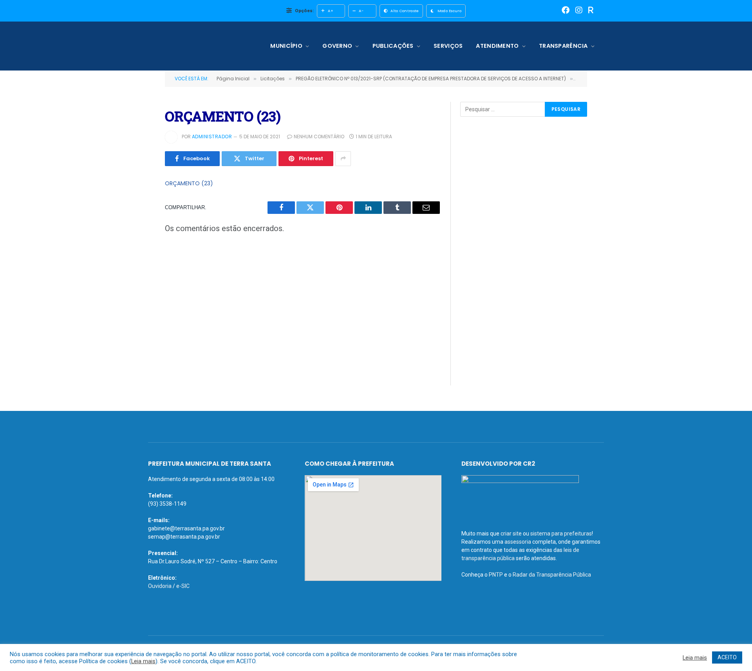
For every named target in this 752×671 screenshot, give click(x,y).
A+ (330, 10)
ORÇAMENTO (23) (189, 183)
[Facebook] (565, 10)
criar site (511, 533)
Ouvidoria (160, 586)
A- (361, 10)
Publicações (393, 46)
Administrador (212, 136)
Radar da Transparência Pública (552, 575)
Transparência (563, 46)
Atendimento (497, 46)
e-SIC (183, 586)
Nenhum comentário (319, 136)
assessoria (517, 542)
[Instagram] (578, 10)
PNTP (496, 575)
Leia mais (143, 661)
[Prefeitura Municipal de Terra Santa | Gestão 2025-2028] (199, 46)
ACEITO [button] (727, 657)
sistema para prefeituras (561, 533)
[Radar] (590, 10)
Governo (337, 46)
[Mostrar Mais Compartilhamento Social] (343, 158)
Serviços (448, 46)
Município (286, 46)
